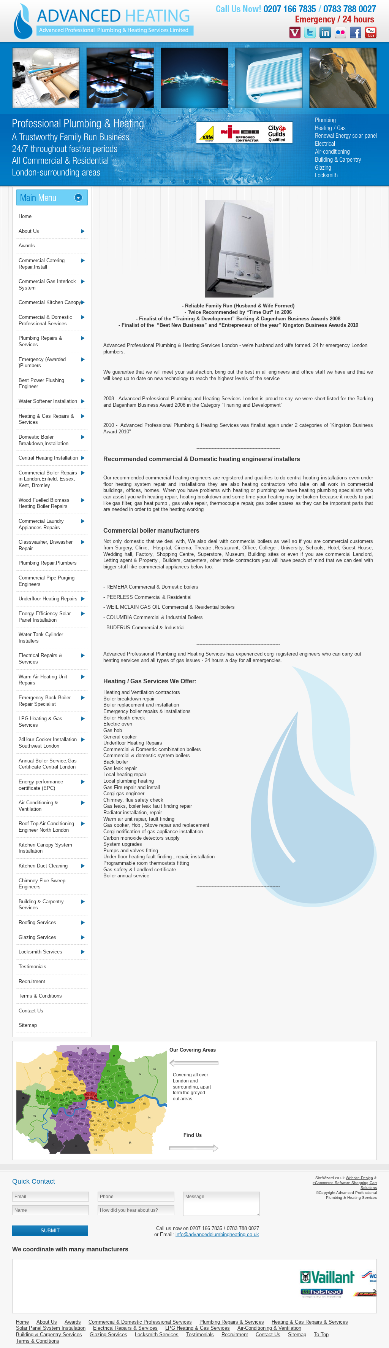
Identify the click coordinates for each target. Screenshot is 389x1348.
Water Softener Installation (48, 401)
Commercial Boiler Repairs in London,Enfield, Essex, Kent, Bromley (48, 479)
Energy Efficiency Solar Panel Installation (45, 617)
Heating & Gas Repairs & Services (46, 419)
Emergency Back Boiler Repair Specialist (45, 701)
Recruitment (32, 981)
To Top (321, 1334)
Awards (27, 245)
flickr (340, 33)
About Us (29, 231)
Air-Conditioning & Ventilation (38, 806)
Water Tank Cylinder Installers (41, 638)
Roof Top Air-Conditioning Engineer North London (46, 827)
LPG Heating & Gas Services (40, 722)
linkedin (325, 33)
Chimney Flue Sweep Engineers (42, 884)
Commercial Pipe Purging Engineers (46, 581)
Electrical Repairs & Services (40, 659)
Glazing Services (37, 937)
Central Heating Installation (48, 458)
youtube (370, 33)
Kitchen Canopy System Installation (45, 848)
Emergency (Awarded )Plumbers (42, 362)
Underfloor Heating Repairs (48, 599)
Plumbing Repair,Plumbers (48, 563)
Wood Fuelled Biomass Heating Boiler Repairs (44, 503)
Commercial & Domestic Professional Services (45, 320)
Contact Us (31, 1011)
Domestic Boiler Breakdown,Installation (43, 440)
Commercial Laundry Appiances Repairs (41, 524)
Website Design (359, 1178)
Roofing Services (37, 922)
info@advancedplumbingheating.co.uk (217, 1234)
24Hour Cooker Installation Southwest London (48, 743)
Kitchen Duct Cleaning (43, 866)
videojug (294, 33)
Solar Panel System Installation (50, 1328)
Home (25, 216)
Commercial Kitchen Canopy (50, 302)
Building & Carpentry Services (41, 905)
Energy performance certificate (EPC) (41, 785)
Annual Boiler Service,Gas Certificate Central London (48, 764)
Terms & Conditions (40, 996)
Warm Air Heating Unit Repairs (43, 680)
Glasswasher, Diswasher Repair (46, 545)
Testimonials (32, 966)
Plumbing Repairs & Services (40, 341)
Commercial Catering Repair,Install (42, 264)
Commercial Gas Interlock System (47, 285)
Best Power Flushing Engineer (41, 383)
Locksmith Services (40, 952)
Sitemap (28, 1025)
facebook (355, 33)
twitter (310, 33)
